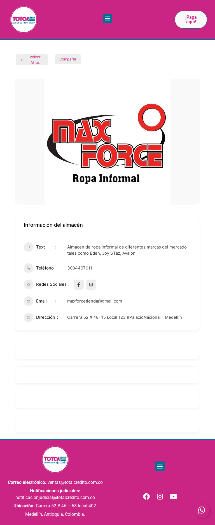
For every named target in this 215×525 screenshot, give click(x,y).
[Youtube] (173, 496)
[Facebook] (146, 496)
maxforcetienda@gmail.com (94, 301)
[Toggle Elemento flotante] (201, 510)
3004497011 (79, 268)
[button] (107, 18)
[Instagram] (160, 496)
